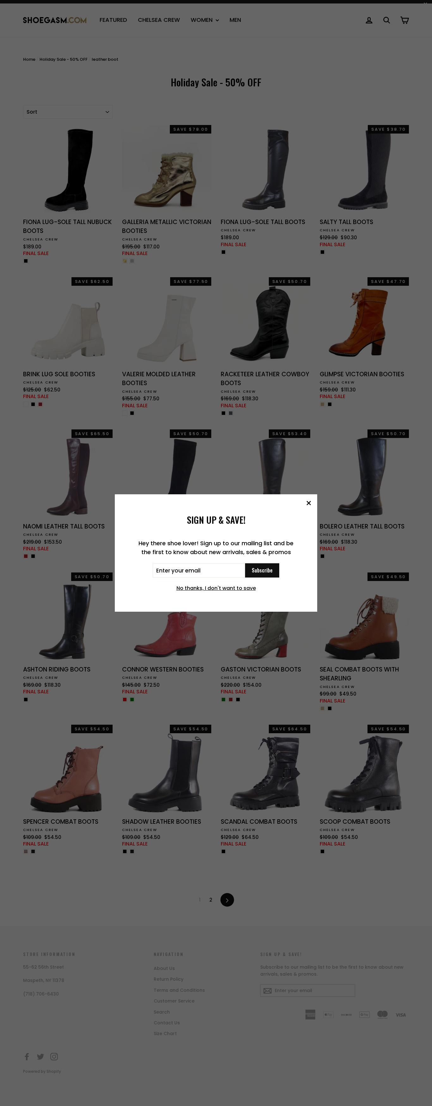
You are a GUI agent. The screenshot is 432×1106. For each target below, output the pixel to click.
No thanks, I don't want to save (216, 588)
